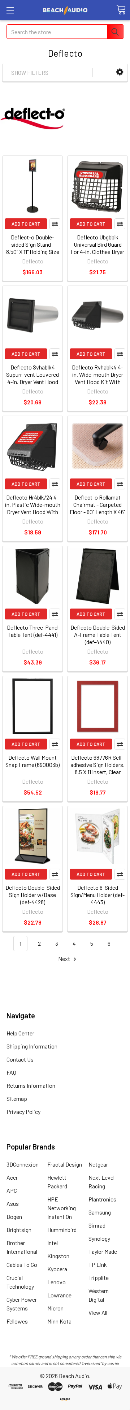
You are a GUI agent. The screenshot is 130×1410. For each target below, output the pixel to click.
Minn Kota (59, 1321)
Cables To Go (21, 1264)
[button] (119, 72)
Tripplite (98, 1277)
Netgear (98, 1164)
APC (11, 1190)
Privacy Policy (23, 1111)
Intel (52, 1242)
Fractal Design (64, 1164)
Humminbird (62, 1229)
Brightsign (18, 1229)
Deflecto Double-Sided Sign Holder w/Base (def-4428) (32, 894)
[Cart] (121, 10)
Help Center (20, 1033)
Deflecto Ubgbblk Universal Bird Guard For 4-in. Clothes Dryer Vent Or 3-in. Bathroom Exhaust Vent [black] (97, 252)
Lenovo (56, 1281)
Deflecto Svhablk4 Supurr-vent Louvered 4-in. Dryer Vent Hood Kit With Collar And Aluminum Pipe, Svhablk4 (32, 385)
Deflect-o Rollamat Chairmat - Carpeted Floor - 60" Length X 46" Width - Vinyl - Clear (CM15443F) (97, 512)
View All (97, 1312)
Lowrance (59, 1295)
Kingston (58, 1255)
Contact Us (20, 1059)
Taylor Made (102, 1251)
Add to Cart (26, 224)
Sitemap (16, 1098)
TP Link (97, 1264)
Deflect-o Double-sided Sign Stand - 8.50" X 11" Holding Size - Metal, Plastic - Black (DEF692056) (32, 252)
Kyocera (57, 1268)
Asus (12, 1203)
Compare (54, 223)
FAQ (11, 1072)
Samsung (99, 1212)
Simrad (96, 1225)
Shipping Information (31, 1046)
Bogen (14, 1216)
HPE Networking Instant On (61, 1208)
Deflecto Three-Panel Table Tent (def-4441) (32, 631)
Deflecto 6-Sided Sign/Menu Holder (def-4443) (97, 894)
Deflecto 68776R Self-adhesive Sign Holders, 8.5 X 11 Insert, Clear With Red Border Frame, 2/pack (97, 772)
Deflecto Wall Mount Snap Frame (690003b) (32, 761)
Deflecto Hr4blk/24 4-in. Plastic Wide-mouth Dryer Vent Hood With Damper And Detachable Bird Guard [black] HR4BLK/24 (32, 515)
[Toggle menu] (10, 10)
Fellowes (17, 1321)
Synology (99, 1238)
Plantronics (102, 1199)
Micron (55, 1308)
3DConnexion (22, 1164)
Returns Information (30, 1085)
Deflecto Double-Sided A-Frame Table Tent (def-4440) (97, 634)
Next (64, 958)
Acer (12, 1177)
